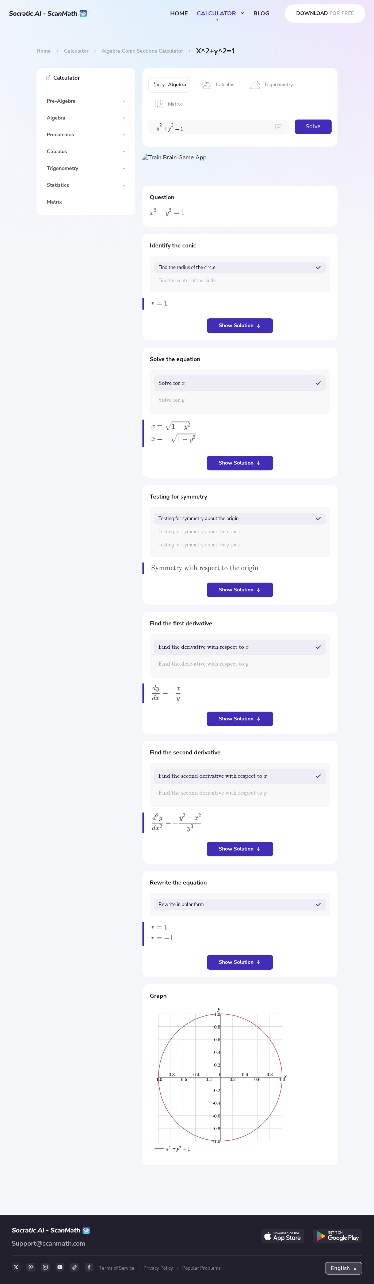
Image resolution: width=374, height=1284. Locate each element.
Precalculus (60, 134)
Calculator (76, 51)
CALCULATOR (217, 13)
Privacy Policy (158, 1268)
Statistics (58, 185)
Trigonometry (62, 168)
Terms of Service (116, 1268)
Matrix (54, 201)
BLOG (261, 13)
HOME (179, 13)
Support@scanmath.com (48, 1243)
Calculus (57, 151)
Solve (313, 126)
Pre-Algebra (61, 101)
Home (44, 51)
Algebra (56, 117)
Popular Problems (201, 1268)
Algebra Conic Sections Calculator (142, 51)
